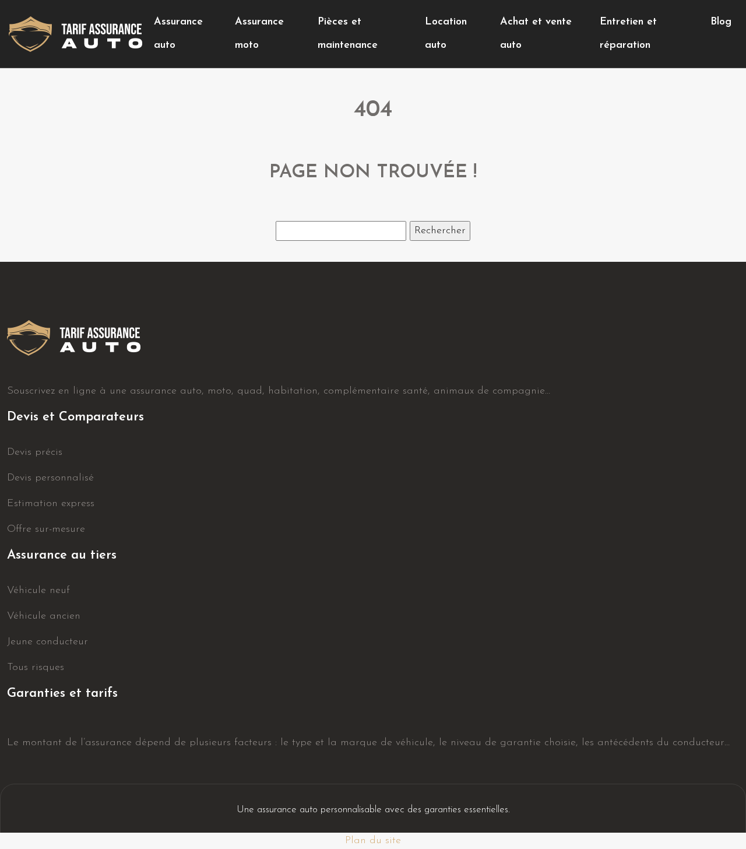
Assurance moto (259, 34)
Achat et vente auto (536, 34)
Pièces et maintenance (348, 34)
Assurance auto (178, 34)
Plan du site (373, 841)
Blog (720, 22)
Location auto (446, 34)
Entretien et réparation (628, 34)
